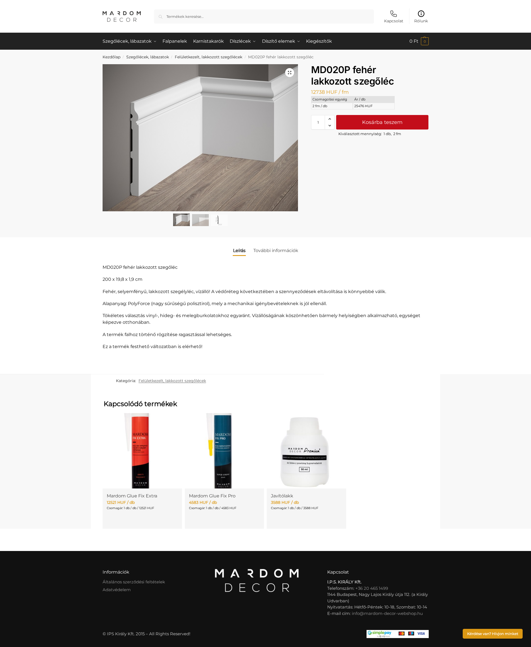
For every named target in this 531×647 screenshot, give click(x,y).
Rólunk (421, 20)
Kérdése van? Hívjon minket (492, 634)
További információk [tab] (275, 250)
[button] (419, 41)
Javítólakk (282, 496)
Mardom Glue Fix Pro (212, 496)
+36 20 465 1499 (371, 588)
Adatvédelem (117, 589)
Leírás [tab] (239, 250)
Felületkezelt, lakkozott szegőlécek (208, 57)
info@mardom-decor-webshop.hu (387, 613)
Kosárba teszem (382, 122)
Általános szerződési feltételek (134, 581)
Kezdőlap (111, 57)
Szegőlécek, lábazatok (147, 57)
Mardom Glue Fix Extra (132, 496)
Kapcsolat (393, 20)
